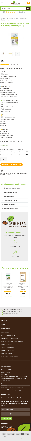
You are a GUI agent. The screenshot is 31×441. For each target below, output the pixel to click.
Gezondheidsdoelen (13, 18)
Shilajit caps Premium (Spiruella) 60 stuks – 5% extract (23, 287)
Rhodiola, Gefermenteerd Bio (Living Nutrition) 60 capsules (8, 287)
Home (3, 18)
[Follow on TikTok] (8, 427)
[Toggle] (2, 188)
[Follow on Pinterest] (10, 427)
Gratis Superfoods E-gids (7, 359)
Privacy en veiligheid (6, 353)
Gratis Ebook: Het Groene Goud (9, 356)
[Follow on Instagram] (5, 427)
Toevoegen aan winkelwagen (11, 164)
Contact (3, 324)
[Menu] (2, 3)
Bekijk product (8, 296)
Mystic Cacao (20, 397)
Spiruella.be (4, 397)
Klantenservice (5, 332)
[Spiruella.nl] (15, 3)
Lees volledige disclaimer (16, 391)
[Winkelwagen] (28, 3)
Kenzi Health (11, 397)
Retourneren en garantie (7, 350)
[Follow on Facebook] (2, 427)
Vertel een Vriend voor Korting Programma (12, 341)
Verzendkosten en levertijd (8, 335)
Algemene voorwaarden (7, 347)
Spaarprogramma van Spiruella (9, 338)
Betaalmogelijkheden (6, 344)
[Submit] (28, 8)
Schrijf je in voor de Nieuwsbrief (9, 362)
